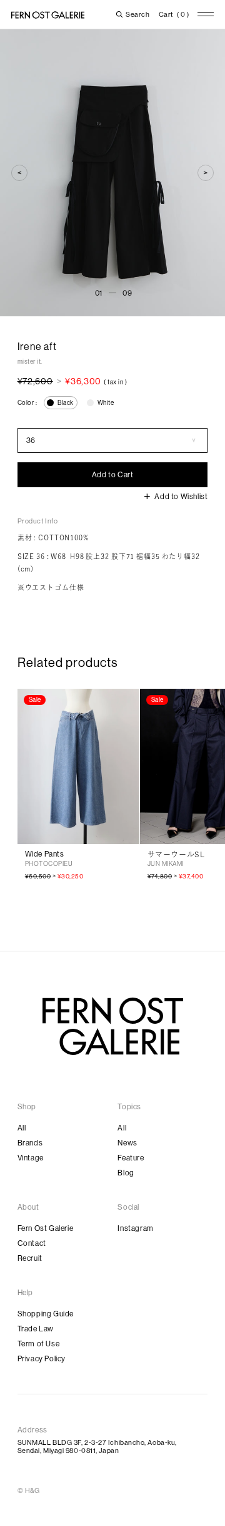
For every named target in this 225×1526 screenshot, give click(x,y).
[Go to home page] (112, 1026)
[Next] (206, 173)
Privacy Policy (42, 1358)
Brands (30, 1143)
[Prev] (19, 173)
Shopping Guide (46, 1314)
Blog (126, 1173)
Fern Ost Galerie (46, 1228)
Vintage (31, 1158)
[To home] (47, 15)
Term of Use (39, 1343)
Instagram (135, 1228)
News (127, 1143)
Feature (131, 1158)
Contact (32, 1243)
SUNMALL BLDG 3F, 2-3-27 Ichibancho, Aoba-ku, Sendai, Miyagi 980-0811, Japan (97, 1447)
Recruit (30, 1258)
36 (31, 440)
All (22, 1128)
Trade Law (36, 1328)
